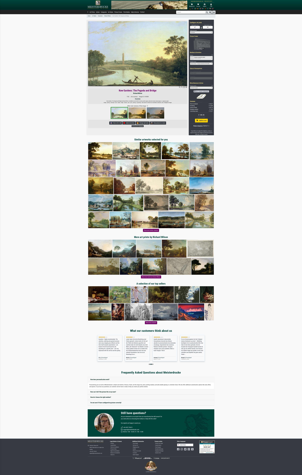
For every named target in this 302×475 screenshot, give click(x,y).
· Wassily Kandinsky (159, 449)
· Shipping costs (135, 447)
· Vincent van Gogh (159, 443)
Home (89, 16)
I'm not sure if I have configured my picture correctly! (105, 403)
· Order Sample (135, 454)
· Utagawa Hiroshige (159, 451)
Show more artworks (151, 322)
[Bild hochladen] (213, 12)
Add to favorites (129, 123)
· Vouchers (134, 452)
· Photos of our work (136, 451)
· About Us (112, 454)
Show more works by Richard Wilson (151, 277)
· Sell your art (135, 445)
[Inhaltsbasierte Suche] (210, 12)
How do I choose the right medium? (100, 397)
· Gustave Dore (158, 452)
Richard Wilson (107, 16)
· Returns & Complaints (115, 452)
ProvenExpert (107, 357)
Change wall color (143, 123)
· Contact (112, 443)
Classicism (100, 16)
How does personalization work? (99, 379)
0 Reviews (140, 126)
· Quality (134, 449)
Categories (104, 12)
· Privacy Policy (113, 449)
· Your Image (135, 443)
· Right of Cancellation (114, 451)
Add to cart (202, 120)
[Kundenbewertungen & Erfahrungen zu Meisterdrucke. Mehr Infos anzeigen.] (207, 447)
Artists (98, 12)
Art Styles (110, 12)
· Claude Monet (158, 445)
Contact (142, 12)
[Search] (207, 12)
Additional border (193, 30)
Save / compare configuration (201, 91)
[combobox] (201, 32)
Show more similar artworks (151, 230)
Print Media (126, 12)
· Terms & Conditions (114, 447)
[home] (88, 12)
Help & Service (135, 12)
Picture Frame (118, 12)
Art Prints (92, 12)
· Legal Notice (113, 445)
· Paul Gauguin (158, 447)
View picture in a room (159, 123)
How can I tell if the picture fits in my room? (103, 392)
